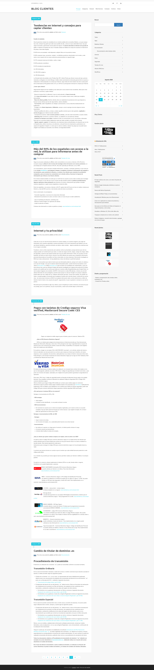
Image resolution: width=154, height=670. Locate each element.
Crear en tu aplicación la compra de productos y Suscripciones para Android (107, 201)
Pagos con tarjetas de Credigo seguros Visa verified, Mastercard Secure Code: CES (60, 309)
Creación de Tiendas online (102, 281)
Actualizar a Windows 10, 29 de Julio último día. (107, 211)
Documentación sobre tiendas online (106, 51)
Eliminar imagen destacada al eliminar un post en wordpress (107, 185)
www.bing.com (53, 265)
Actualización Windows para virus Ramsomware (107, 197)
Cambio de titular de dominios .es (54, 550)
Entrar (119, 8)
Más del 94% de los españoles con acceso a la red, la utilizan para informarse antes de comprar (61, 151)
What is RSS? (98, 151)
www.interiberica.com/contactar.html (72, 206)
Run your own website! (85, 667)
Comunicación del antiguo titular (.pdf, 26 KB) (49, 582)
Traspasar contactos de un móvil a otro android (107, 214)
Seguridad (97, 61)
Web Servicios (99, 8)
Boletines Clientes (99, 44)
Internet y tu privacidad (48, 230)
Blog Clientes (98, 114)
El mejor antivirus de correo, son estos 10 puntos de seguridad (108, 180)
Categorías (85, 8)
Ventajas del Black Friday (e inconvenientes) (106, 193)
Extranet (92, 8)
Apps (96, 40)
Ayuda (78, 667)
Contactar (107, 8)
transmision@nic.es (57, 639)
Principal (78, 8)
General (63, 32)
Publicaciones (102, 146)
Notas (96, 58)
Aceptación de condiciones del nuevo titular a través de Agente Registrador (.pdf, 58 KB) (60, 595)
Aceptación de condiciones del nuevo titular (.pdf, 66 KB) (52, 617)
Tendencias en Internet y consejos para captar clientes (57, 26)
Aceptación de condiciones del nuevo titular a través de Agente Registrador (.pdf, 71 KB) (60, 620)
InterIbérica (44, 170)
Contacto (74, 667)
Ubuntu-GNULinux (99, 68)
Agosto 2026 (109, 79)
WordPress (97, 72)
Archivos (113, 8)
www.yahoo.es (41, 265)
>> (121, 106)
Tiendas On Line (65, 158)
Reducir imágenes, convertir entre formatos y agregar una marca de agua (108, 219)
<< (96, 106)
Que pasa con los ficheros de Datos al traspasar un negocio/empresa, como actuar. (108, 206)
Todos (96, 37)
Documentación (65, 234)
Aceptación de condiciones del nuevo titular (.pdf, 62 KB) (52, 592)
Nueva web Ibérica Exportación (102, 190)
